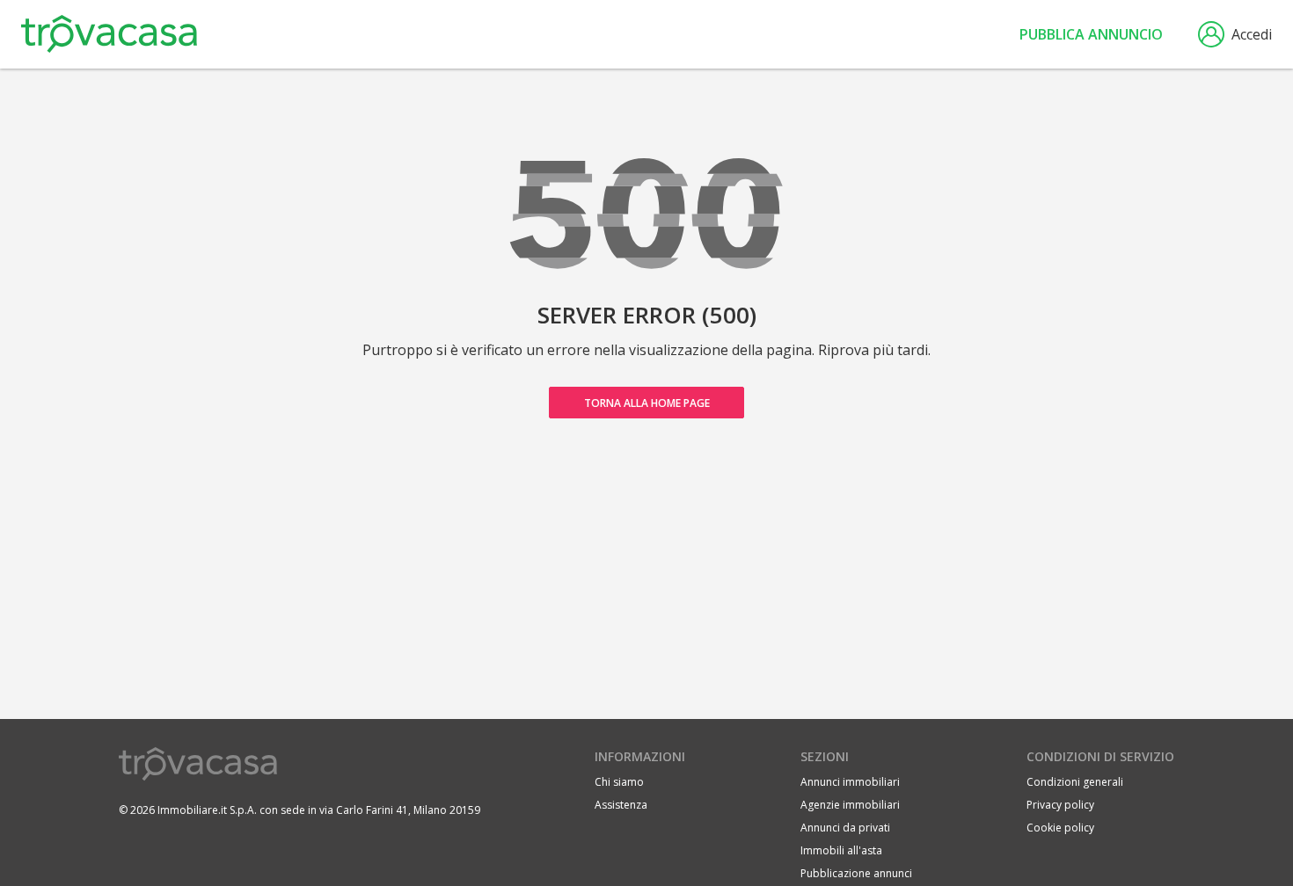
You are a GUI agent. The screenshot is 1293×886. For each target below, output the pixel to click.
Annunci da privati (845, 827)
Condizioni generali (1074, 781)
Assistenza (621, 804)
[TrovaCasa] (109, 34)
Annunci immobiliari (850, 781)
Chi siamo (619, 781)
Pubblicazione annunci (856, 873)
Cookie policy (1060, 827)
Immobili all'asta (841, 850)
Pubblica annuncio (1091, 34)
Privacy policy (1060, 804)
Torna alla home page (647, 403)
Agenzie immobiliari (850, 804)
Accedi (1251, 34)
